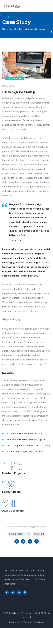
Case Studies (16, 29)
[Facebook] (16, 541)
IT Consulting (14, 78)
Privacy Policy (15, 622)
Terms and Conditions (33, 622)
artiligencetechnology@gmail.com (28, 526)
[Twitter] (23, 541)
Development (16, 534)
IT (28, 534)
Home (5, 29)
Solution (39, 534)
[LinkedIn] (30, 541)
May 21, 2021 (8, 86)
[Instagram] (36, 541)
